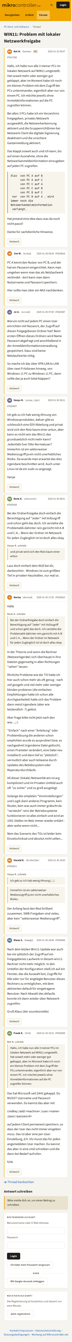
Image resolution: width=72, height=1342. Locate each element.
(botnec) (26, 51)
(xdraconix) (30, 499)
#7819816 (60, 253)
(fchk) (28, 1033)
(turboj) (27, 253)
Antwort (14, 242)
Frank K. (18, 1033)
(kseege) (28, 940)
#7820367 (60, 312)
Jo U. (17, 312)
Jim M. (17, 253)
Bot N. (17, 51)
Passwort (12, 1237)
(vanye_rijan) (32, 400)
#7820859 (60, 1033)
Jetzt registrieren (20, 1314)
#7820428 (12, 505)
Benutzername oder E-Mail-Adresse (28, 1223)
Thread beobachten (20, 1182)
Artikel (29, 15)
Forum (43, 15)
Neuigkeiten (12, 15)
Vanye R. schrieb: (17, 545)
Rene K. (18, 499)
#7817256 (12, 57)
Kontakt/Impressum (21, 1330)
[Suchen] (51, 5)
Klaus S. (18, 940)
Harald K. (19, 860)
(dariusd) (27, 597)
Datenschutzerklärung (48, 1330)
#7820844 (60, 940)
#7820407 (12, 406)
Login (63, 5)
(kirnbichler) (32, 860)
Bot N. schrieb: (15, 1042)
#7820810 (60, 597)
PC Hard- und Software (16, 27)
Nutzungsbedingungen (16, 1334)
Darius (17, 597)
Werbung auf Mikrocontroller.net (50, 1334)
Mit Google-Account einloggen (27, 1281)
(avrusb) (25, 312)
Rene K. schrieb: (16, 614)
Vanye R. (19, 400)
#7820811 (12, 866)
